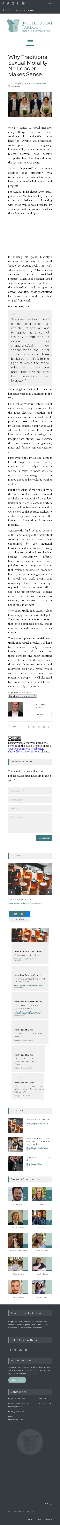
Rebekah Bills (18, 1274)
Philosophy (29, 985)
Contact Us (48, 1519)
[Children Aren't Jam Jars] (30, 879)
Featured (28, 903)
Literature (39, 1012)
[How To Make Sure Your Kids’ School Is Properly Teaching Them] (15, 1144)
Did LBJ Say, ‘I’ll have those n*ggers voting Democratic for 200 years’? (29, 1089)
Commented (18, 919)
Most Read (17, 913)
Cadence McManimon (18, 1251)
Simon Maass (18, 1297)
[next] (48, 892)
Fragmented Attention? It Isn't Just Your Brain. (29, 980)
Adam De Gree (18, 1227)
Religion (35, 985)
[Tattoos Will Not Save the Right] (15, 1163)
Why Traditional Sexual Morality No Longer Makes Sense (28, 65)
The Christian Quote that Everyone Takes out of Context (26, 1061)
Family (23, 903)
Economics (17, 1040)
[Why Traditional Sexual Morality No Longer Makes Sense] (30, 104)
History (16, 1096)
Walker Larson (18, 1204)
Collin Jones (42, 1227)
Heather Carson (42, 1251)
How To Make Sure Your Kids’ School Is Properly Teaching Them (38, 1141)
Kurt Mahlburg (42, 1204)
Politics (39, 1164)
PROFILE (40, 714)
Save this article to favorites (21, 696)
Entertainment (24, 1012)
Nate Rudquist (42, 1274)
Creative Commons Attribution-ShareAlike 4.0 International (26, 750)
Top (45, 1504)
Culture (10, 903)
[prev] (11, 892)
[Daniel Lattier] (15, 709)
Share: (12, 726)
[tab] (19, 914)
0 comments (15, 86)
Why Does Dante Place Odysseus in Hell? (26, 1007)
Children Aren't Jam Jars (24, 10)
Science (41, 985)
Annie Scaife (42, 1297)
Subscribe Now (17, 1380)
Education (17, 903)
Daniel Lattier (41, 83)
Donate (38, 1519)
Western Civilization (34, 1013)
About (30, 1519)
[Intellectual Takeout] (30, 29)
